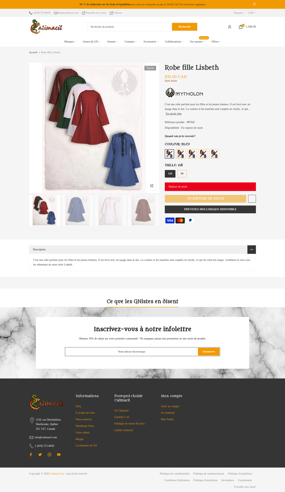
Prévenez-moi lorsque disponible (210, 209)
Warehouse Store (85, 425)
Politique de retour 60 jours (129, 423)
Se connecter (168, 412)
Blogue (79, 439)
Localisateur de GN (86, 445)
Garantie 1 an (121, 417)
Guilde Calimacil (123, 430)
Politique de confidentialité (174, 473)
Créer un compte (170, 406)
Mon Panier (167, 419)
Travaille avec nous (96, 12)
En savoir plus (173, 113)
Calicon (117, 12)
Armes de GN (90, 41)
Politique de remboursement (208, 473)
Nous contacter (84, 419)
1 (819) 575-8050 (41, 12)
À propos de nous (85, 412)
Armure (111, 41)
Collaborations (173, 41)
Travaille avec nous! (245, 486)
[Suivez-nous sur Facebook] (31, 454)
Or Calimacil (121, 410)
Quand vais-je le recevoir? (180, 136)
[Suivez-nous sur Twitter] (40, 454)
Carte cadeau (83, 432)
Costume (129, 41)
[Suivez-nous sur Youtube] (58, 454)
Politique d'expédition (240, 473)
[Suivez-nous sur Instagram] (49, 454)
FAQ (78, 406)
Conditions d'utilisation (177, 480)
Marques (69, 41)
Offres (215, 41)
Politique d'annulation (205, 480)
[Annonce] (142, 4)
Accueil (33, 52)
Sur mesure (199, 41)
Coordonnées (245, 480)
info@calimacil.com (68, 12)
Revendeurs (227, 480)
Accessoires (149, 41)
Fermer (30, 4)
